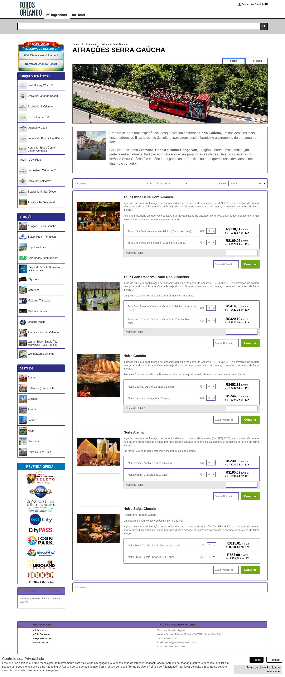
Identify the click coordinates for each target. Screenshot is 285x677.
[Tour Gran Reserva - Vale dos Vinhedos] (100, 296)
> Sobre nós (39, 630)
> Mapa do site (40, 642)
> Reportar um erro (43, 638)
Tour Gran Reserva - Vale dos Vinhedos (156, 277)
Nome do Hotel (135, 252)
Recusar (274, 659)
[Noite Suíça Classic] (100, 528)
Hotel (80, 15)
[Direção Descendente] (263, 182)
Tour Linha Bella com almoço (148, 197)
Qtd (202, 230)
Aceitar (256, 659)
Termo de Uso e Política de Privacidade (263, 669)
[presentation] (233, 61)
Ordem (222, 183)
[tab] (233, 60)
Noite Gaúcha (135, 356)
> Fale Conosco (41, 634)
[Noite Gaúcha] (100, 375)
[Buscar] (263, 26)
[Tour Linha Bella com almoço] (100, 216)
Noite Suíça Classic (140, 509)
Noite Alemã (134, 432)
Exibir (150, 183)
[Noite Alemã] (100, 452)
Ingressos (59, 15)
